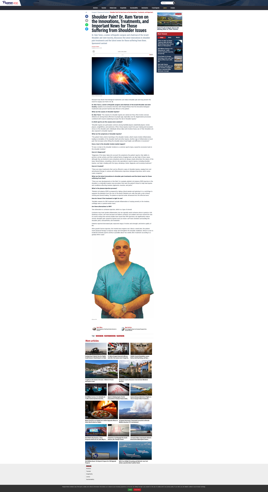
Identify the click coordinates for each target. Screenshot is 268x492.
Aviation (95, 8)
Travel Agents (155, 8)
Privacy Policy (137, 489)
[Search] (174, 3)
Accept (130, 489)
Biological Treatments (110, 336)
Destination (145, 8)
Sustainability (134, 8)
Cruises (173, 8)
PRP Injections (120, 336)
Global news (113, 8)
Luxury (165, 8)
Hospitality (123, 8)
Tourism (104, 8)
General (88, 466)
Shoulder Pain (99, 336)
